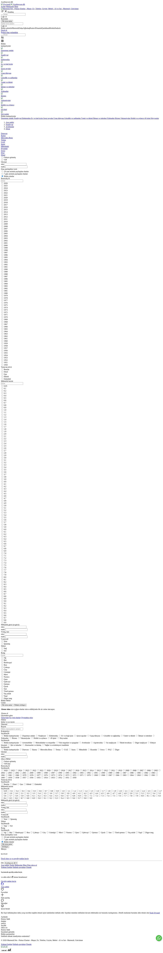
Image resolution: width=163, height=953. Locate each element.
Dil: (2, 863)
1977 (6, 300)
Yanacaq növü (6, 780)
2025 (6, 186)
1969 (6, 319)
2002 (6, 241)
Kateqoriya (5, 731)
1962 (6, 336)
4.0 (5, 482)
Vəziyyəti (4, 815)
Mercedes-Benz (7, 138)
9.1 (5, 603)
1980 (6, 293)
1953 (6, 358)
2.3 (5, 441)
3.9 (5, 479)
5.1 (5, 508)
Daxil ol (4, 30)
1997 (6, 253)
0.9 (5, 408)
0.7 (5, 403)
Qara (6, 679)
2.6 (5, 448)
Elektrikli (7, 379)
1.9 (5, 431)
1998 (6, 250)
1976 (6, 303)
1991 (6, 267)
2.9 (5, 455)
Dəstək (29, 867)
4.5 (5, 494)
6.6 (5, 544)
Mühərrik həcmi (7, 786)
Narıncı (6, 677)
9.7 (5, 618)
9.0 (5, 601)
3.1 (5, 460)
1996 (6, 255)
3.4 (5, 467)
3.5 (5, 470)
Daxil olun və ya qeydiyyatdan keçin (15, 859)
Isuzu (3, 144)
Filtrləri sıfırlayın (20, 705)
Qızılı (6, 686)
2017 (6, 205)
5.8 (5, 525)
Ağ (5, 658)
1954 (6, 355)
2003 (6, 238)
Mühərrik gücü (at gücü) (10, 800)
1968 (6, 322)
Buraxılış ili (5, 766)
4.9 (5, 503)
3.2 (5, 462)
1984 (6, 284)
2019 (6, 200)
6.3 (5, 537)
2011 (6, 219)
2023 (6, 190)
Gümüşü (7, 672)
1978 (6, 298)
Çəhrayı (7, 667)
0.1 (5, 388)
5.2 (5, 510)
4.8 (5, 501)
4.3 (5, 489)
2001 (6, 243)
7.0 (5, 553)
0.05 (5, 386)
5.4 (5, 515)
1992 (6, 265)
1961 (6, 339)
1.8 (5, 429)
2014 (6, 212)
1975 (6, 305)
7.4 (5, 563)
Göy (5, 670)
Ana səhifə (5, 865)
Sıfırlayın (5, 847)
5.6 (5, 520)
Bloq (16, 6)
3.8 (5, 477)
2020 (6, 198)
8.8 (5, 596)
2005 (6, 233)
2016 (6, 207)
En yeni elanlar (15, 718)
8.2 (5, 582)
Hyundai (4, 149)
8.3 (5, 584)
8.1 (5, 580)
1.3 (5, 417)
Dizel (6, 372)
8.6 (5, 591)
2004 (6, 236)
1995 (6, 257)
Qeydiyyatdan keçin (8, 881)
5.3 (5, 513)
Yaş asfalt (7, 694)
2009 (6, 224)
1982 (6, 288)
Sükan (3, 821)
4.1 (5, 484)
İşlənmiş (7, 644)
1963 (6, 334)
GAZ (3, 142)
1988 (6, 274)
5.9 (5, 527)
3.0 (5, 458)
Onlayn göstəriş (10, 157)
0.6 (5, 400)
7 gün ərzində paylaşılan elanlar (16, 174)
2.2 (5, 439)
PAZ (3, 153)
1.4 (5, 419)
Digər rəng (8, 698)
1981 (6, 291)
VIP (5, 160)
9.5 (5, 613)
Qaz (5, 374)
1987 (6, 276)
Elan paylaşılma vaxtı (9, 835)
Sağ (5, 648)
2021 (6, 195)
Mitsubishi (5, 146)
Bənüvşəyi (8, 663)
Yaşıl (5, 696)
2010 (6, 222)
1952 (6, 360)
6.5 (5, 541)
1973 (6, 310)
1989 (6, 272)
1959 (6, 343)
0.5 (5, 398)
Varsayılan (5, 718)
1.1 (5, 412)
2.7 (5, 451)
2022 (6, 193)
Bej (5, 660)
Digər (3, 155)
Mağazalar (10, 6)
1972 (6, 312)
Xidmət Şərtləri (6, 867)
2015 (6, 210)
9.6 (5, 615)
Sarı (5, 689)
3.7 (5, 474)
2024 (6, 188)
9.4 (5, 611)
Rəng (3, 828)
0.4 (5, 396)
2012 (6, 217)
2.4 (5, 443)
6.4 (5, 539)
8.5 (5, 589)
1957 (6, 348)
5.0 (5, 505)
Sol (5, 651)
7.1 (5, 556)
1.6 (5, 424)
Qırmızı (7, 684)
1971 (6, 315)
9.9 (5, 623)
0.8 (5, 405)
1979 (6, 296)
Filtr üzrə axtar (7, 21)
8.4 (5, 587)
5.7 (5, 522)
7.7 (5, 570)
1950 (6, 365)
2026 (6, 183)
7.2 (5, 558)
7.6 (5, 568)
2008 (6, 226)
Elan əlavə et (32, 865)
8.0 (5, 577)
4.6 (5, 496)
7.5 (5, 565)
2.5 (5, 446)
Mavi (6, 674)
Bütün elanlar (9, 176)
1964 (6, 331)
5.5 (5, 517)
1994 (6, 260)
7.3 (5, 560)
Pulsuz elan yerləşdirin (9, 32)
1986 (6, 279)
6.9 (5, 551)
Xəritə (3, 6)
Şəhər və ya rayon (8, 722)
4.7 (5, 498)
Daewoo (4, 133)
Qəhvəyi (7, 682)
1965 (6, 329)
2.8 (5, 453)
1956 (6, 351)
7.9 (5, 575)
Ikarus (3, 136)
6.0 (5, 529)
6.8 (5, 548)
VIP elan (7, 764)
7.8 (5, 572)
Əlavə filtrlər (6, 759)
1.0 (5, 410)
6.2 (5, 534)
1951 (6, 362)
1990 (6, 269)
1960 (6, 341)
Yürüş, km (5, 807)
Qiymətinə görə (27, 718)
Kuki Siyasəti (155, 913)
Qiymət (4, 752)
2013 (6, 214)
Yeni (5, 641)
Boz (5, 665)
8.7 (5, 594)
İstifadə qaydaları (19, 867)
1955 (6, 353)
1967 (6, 324)
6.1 (5, 532)
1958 (6, 346)
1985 (6, 281)
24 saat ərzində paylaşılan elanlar (16, 171)
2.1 (5, 436)
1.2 (5, 415)
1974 (6, 308)
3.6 (5, 472)
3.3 (5, 465)
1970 (6, 317)
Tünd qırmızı (9, 691)
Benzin (6, 369)
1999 (6, 248)
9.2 (5, 606)
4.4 (5, 491)
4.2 (5, 486)
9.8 (5, 620)
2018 (6, 202)
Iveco (3, 151)
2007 (6, 229)
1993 (6, 262)
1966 (6, 327)
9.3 (5, 608)
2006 (6, 231)
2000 (6, 245)
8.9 (5, 599)
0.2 (5, 391)
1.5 (5, 422)
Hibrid (6, 377)
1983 (6, 286)
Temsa (3, 140)
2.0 (5, 434)
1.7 (5, 427)
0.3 (5, 393)
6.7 (5, 546)
